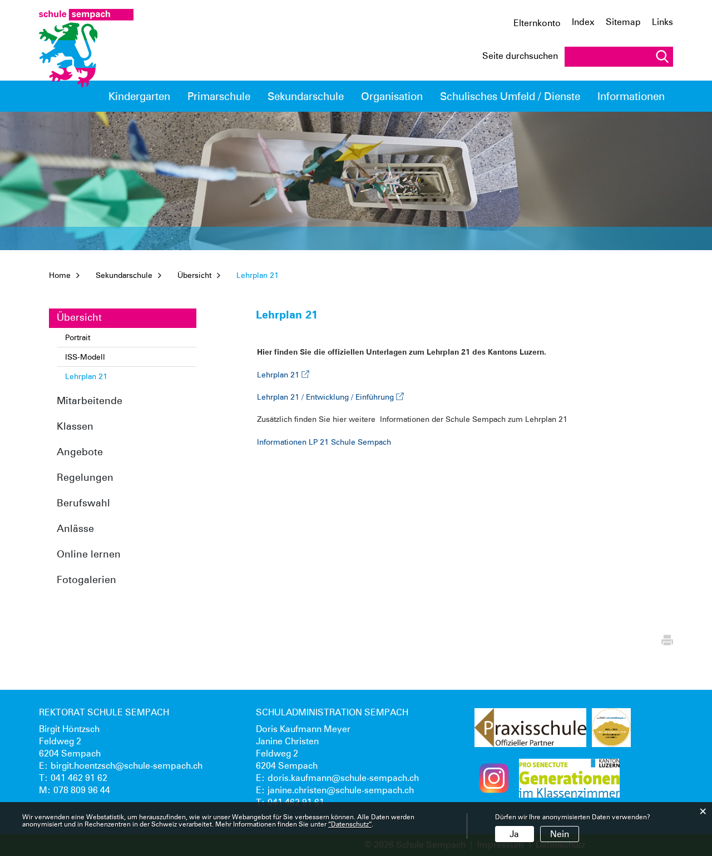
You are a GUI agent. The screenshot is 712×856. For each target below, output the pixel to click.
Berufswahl (83, 503)
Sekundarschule (306, 96)
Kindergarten (139, 96)
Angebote (80, 451)
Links (662, 22)
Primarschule (218, 96)
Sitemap (623, 22)
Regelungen (85, 477)
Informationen (631, 96)
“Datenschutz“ (350, 824)
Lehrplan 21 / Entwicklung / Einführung (330, 396)
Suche (662, 56)
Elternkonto (537, 23)
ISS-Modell (85, 356)
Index (583, 22)
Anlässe (75, 528)
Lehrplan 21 (108, 376)
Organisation (392, 96)
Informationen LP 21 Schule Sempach (324, 441)
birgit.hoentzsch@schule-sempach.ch (126, 765)
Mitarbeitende (89, 400)
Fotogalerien (86, 579)
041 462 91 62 (79, 778)
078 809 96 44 (81, 790)
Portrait (77, 337)
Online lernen (89, 554)
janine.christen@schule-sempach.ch (341, 790)
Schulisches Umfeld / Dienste (510, 96)
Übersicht (79, 317)
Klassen (75, 426)
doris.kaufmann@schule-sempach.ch (343, 778)
